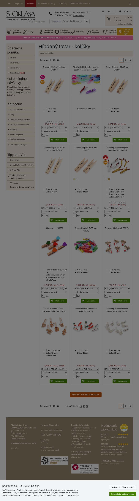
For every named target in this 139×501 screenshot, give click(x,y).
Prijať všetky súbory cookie (122, 494)
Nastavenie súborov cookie (122, 487)
